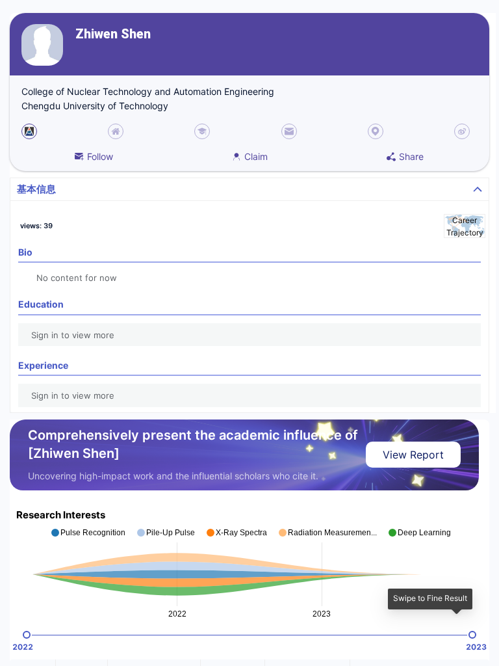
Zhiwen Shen (113, 34)
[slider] (26, 634)
